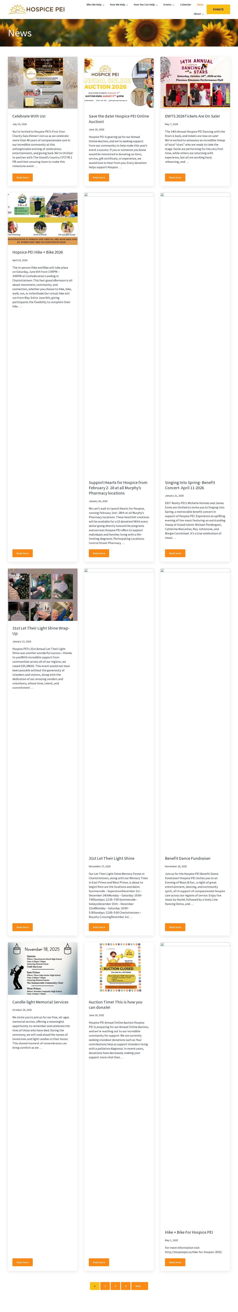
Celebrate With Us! (29, 116)
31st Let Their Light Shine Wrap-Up (40, 630)
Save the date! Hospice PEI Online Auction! (119, 118)
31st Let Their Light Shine (111, 858)
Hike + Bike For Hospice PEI (189, 1232)
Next (138, 1286)
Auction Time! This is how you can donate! (115, 1004)
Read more (25, 178)
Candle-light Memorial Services (40, 1002)
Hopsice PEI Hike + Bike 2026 (37, 252)
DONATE (218, 9)
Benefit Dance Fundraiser (188, 858)
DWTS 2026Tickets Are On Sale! (192, 116)
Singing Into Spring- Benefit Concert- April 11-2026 (190, 485)
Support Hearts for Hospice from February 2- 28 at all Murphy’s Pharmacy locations (118, 488)
